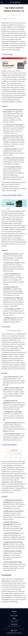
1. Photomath (7, 54)
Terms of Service (14, 620)
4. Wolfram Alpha (9, 445)
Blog (6, 18)
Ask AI (14, 613)
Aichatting (16, 2)
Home (2, 18)
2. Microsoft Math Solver (11, 195)
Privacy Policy (14, 621)
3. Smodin (5, 327)
